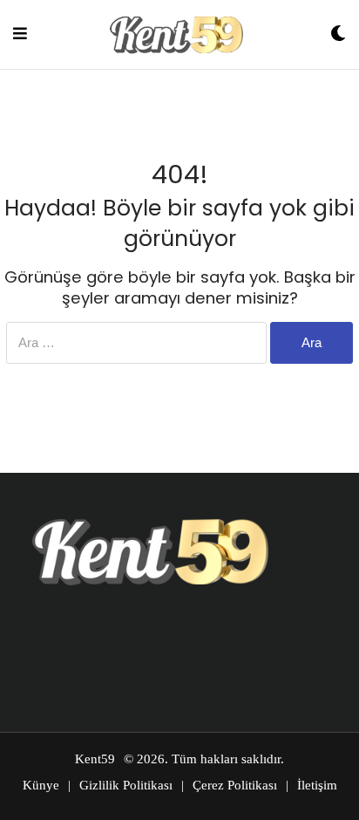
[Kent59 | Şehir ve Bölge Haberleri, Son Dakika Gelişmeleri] (179, 34)
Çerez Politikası (235, 785)
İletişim (317, 785)
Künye (41, 785)
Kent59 (95, 759)
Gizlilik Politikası (126, 785)
